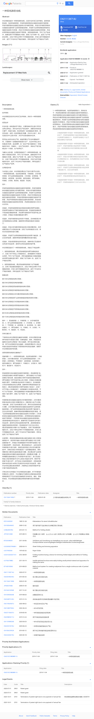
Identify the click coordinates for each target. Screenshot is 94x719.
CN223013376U (9, 626)
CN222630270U (9, 635)
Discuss (63, 97)
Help (73, 716)
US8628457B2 (8, 530)
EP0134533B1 (8, 521)
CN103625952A (9, 630)
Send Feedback (31, 716)
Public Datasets (45, 716)
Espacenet (73, 95)
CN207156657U (9, 612)
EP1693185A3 (8, 566)
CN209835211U (9, 617)
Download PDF (68, 27)
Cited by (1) (67, 90)
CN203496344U (9, 577)
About (21, 716)
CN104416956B (9, 590)
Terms (55, 716)
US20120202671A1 (10, 555)
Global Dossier (82, 95)
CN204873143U (9, 599)
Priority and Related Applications (79, 92)
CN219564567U (9, 604)
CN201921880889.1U (11, 656)
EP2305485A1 (8, 540)
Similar (65, 30)
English (74, 35)
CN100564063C (9, 525)
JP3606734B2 (8, 586)
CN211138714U (9, 572)
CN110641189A (9, 497)
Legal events (76, 90)
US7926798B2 (8, 560)
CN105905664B (9, 595)
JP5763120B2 (8, 534)
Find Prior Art (82, 27)
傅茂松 (74, 39)
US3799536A (8, 550)
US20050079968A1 (10, 546)
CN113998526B (9, 621)
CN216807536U (9, 608)
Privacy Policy (64, 716)
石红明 (68, 39)
